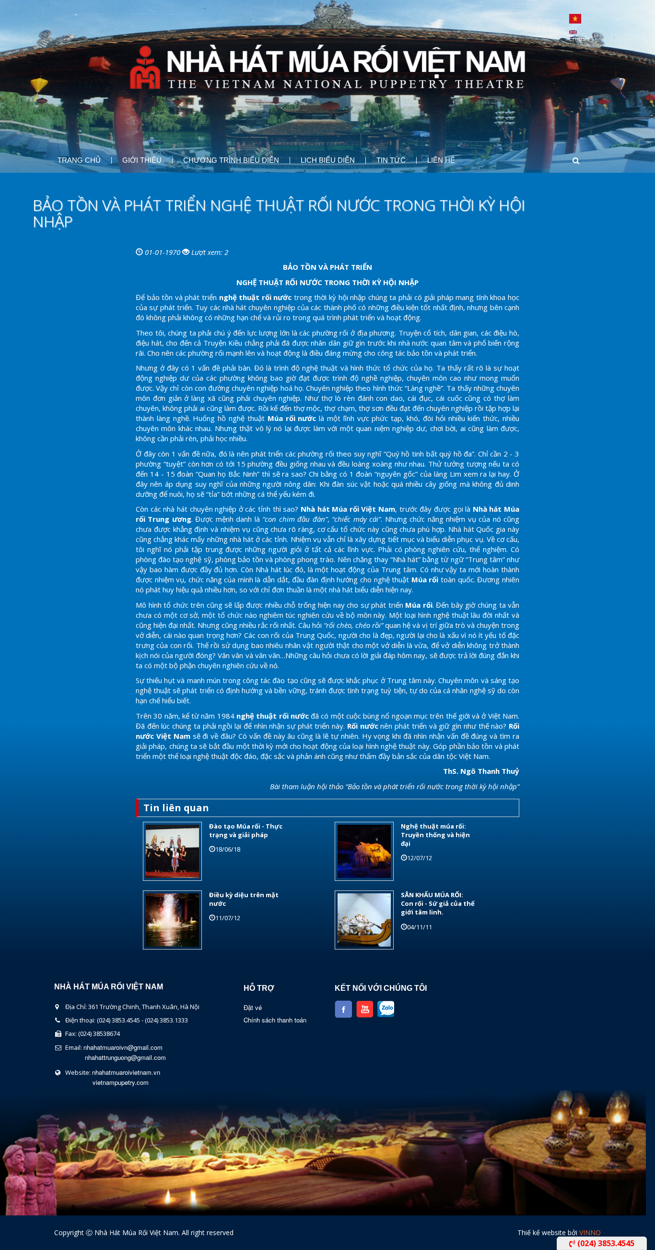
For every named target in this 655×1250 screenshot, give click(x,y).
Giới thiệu (142, 160)
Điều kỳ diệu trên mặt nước (244, 899)
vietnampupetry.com (121, 1082)
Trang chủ (79, 160)
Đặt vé (253, 1007)
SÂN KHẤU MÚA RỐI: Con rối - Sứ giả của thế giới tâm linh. (438, 903)
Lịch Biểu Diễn (328, 160)
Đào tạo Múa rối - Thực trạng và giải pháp (245, 830)
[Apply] (566, 160)
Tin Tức (391, 160)
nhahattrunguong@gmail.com (125, 1057)
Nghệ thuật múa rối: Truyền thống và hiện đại (435, 835)
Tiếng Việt (575, 19)
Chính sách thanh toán (275, 1019)
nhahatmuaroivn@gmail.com (123, 1047)
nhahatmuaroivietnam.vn (126, 1072)
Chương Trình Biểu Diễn (231, 160)
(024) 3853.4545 (604, 1243)
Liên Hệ (441, 160)
